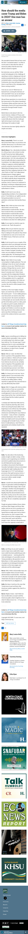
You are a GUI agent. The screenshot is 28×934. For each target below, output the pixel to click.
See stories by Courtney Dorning (16, 666)
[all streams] (26, 932)
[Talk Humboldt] (14, 786)
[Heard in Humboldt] (14, 842)
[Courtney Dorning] (4, 659)
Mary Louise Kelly (10, 23)
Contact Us (5, 908)
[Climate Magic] (14, 730)
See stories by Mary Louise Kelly (17, 649)
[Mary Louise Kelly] (4, 636)
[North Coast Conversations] (14, 702)
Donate (23, 2)
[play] (2, 932)
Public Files (5, 911)
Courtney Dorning (15, 657)
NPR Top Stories (10, 623)
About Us (5, 904)
